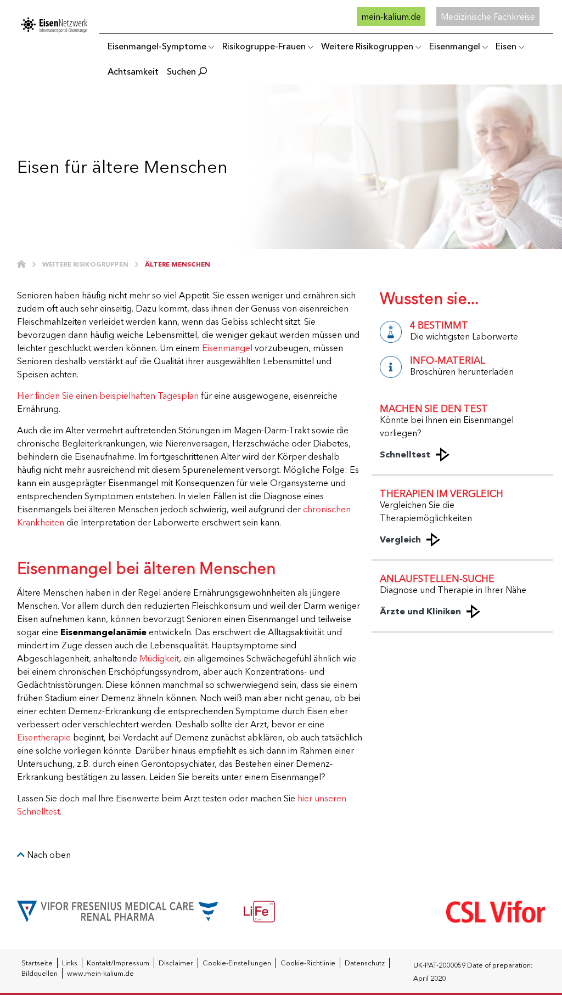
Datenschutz (365, 963)
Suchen (182, 71)
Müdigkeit (159, 658)
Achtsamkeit (133, 71)
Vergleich (400, 539)
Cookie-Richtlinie (307, 963)
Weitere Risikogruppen (367, 46)
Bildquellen (39, 973)
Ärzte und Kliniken (420, 611)
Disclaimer (176, 963)
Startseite (37, 963)
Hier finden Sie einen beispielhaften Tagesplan (108, 395)
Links (69, 963)
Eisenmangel (454, 46)
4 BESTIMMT (439, 325)
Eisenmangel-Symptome (157, 46)
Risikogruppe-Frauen (264, 46)
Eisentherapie (44, 737)
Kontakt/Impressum (118, 963)
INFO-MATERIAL (447, 360)
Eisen (506, 46)
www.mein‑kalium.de (100, 973)
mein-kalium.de (391, 16)
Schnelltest (405, 454)
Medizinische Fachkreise (488, 16)
